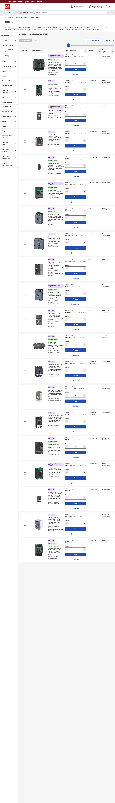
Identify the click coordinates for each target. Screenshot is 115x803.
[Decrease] (67, 63)
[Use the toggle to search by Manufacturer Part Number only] (27, 12)
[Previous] (104, 40)
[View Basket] (108, 7)
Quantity (68, 61)
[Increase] (84, 63)
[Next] (113, 40)
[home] (5, 17)
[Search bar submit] (108, 12)
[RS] (7, 6)
